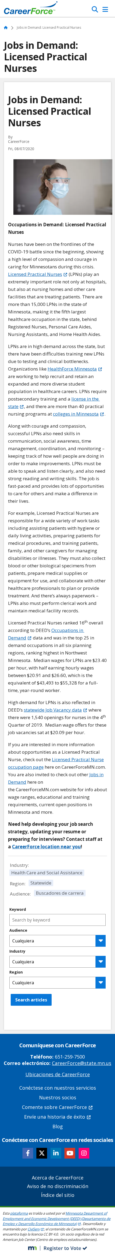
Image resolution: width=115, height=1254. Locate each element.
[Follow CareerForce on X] (41, 1153)
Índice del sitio (57, 1195)
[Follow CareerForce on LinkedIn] (56, 1153)
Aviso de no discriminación (57, 1186)
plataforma (19, 1213)
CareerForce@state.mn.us (81, 1063)
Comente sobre (54, 1107)
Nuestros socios (57, 1097)
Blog (57, 1126)
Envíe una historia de (54, 1117)
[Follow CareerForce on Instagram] (84, 1153)
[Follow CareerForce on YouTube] (69, 1153)
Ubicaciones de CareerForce (57, 1074)
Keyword (17, 909)
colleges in (76, 414)
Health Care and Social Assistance (46, 873)
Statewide (40, 883)
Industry (17, 951)
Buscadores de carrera (60, 893)
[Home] (30, 9)
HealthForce (72, 369)
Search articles (31, 1000)
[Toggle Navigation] (105, 9)
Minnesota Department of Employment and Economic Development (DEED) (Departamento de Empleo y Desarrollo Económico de (56, 1218)
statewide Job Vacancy (53, 710)
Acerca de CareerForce (57, 1177)
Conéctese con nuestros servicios (57, 1088)
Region (16, 972)
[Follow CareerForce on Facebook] (27, 1153)
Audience (18, 930)
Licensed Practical (35, 274)
